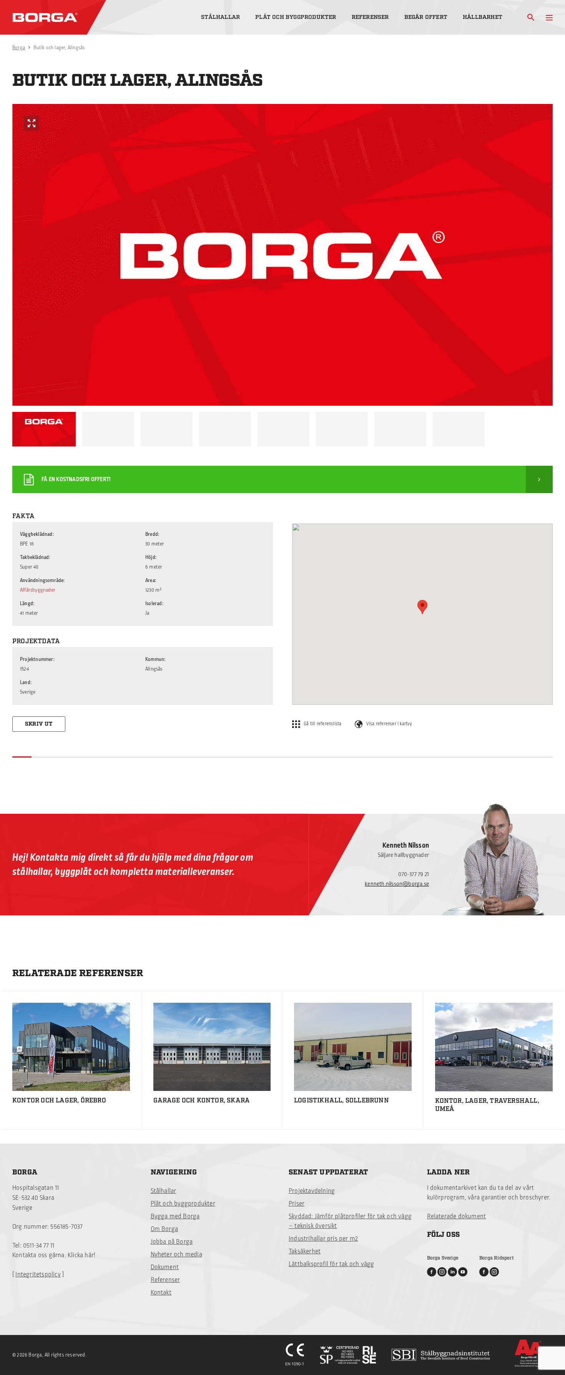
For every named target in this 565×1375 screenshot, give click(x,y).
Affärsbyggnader (37, 590)
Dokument (165, 1267)
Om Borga (164, 1229)
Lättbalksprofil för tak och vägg (331, 1264)
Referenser (370, 17)
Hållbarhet (482, 17)
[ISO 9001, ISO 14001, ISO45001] (348, 1355)
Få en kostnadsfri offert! (76, 479)
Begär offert (425, 17)
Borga (18, 47)
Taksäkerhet (305, 1251)
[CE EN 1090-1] (295, 1355)
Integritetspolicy (37, 1274)
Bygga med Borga (175, 1216)
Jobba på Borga (172, 1241)
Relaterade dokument (456, 1216)
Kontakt (161, 1292)
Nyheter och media (176, 1254)
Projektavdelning (312, 1191)
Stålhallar (220, 17)
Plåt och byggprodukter (295, 17)
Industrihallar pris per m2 (323, 1238)
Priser (296, 1203)
